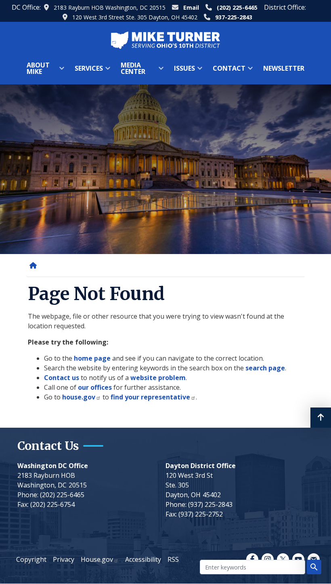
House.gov (97, 559)
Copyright (31, 559)
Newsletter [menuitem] (283, 68)
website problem (158, 377)
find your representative (150, 397)
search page (265, 367)
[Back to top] (320, 418)
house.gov (78, 397)
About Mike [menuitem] (36, 71)
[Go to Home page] (165, 39)
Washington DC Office (52, 465)
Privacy (63, 559)
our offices (95, 387)
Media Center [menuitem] (130, 71)
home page (92, 358)
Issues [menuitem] (182, 71)
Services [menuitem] (86, 71)
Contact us (61, 377)
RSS (173, 559)
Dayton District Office (201, 465)
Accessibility (143, 559)
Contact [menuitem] (226, 71)
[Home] (34, 265)
